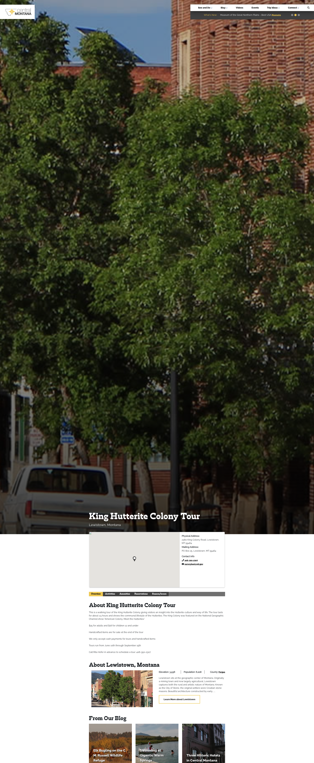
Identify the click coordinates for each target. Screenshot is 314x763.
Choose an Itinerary (244, 15)
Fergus (222, 672)
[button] (134, 558)
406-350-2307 (191, 560)
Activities (110, 594)
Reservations (141, 594)
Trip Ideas (272, 7)
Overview (96, 594)
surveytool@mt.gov (194, 564)
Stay (223, 7)
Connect (292, 7)
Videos (239, 7)
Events (255, 7)
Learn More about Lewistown (179, 699)
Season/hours (159, 594)
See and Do (204, 7)
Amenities (124, 594)
